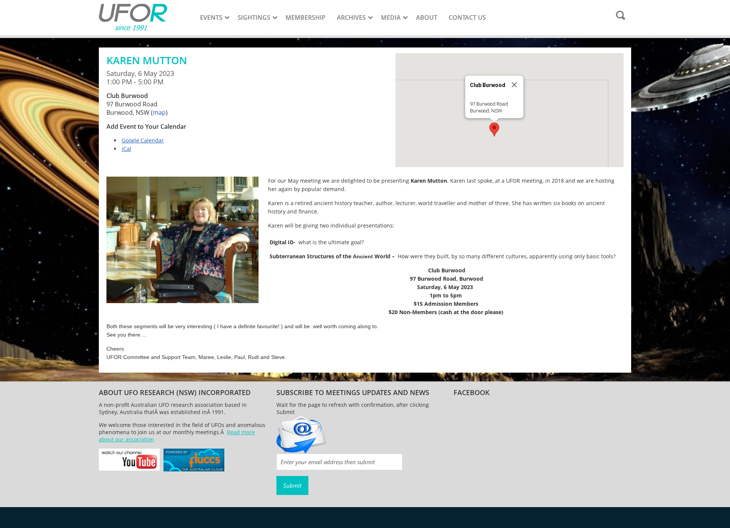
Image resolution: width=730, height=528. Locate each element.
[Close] (514, 85)
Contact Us (467, 17)
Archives (351, 17)
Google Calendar (143, 140)
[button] (494, 129)
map (159, 112)
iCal (126, 148)
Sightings (254, 17)
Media (391, 17)
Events (211, 17)
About (426, 17)
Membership (305, 17)
